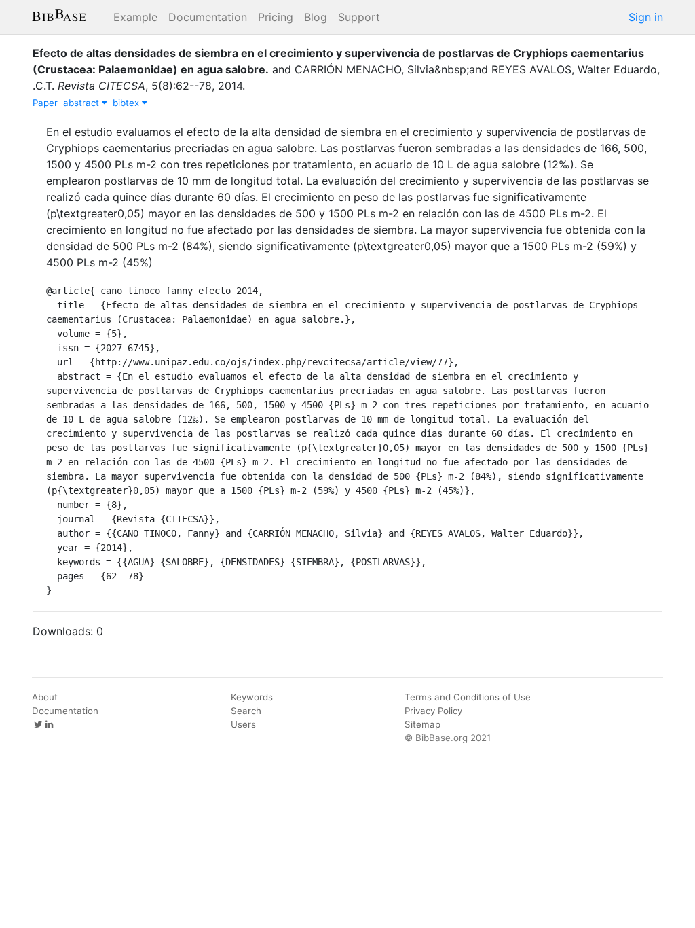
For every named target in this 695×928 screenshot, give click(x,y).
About (45, 697)
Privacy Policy (433, 710)
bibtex (127, 102)
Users (243, 724)
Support (359, 17)
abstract (82, 102)
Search (246, 710)
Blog (315, 17)
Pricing (275, 17)
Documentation (207, 17)
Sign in (645, 17)
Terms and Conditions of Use (468, 697)
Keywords (252, 697)
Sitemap (422, 724)
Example (135, 17)
